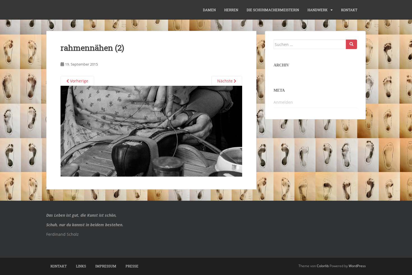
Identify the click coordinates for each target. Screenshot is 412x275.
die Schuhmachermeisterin (273, 10)
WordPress (357, 266)
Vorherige (78, 81)
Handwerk (317, 10)
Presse (132, 266)
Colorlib (323, 266)
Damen (209, 10)
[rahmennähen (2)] (151, 130)
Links (81, 266)
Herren (231, 10)
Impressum (105, 266)
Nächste (225, 81)
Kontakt (349, 10)
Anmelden (283, 102)
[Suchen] (351, 44)
